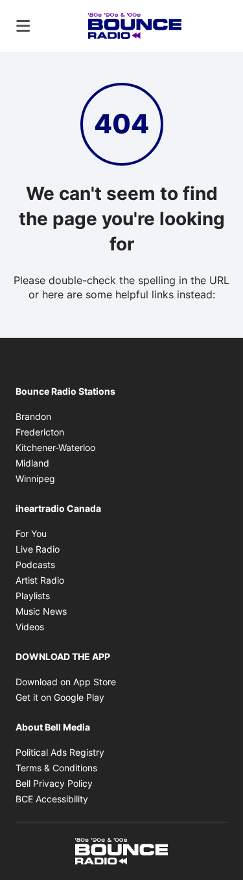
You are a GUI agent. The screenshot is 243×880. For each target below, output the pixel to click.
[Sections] (23, 26)
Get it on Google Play (60, 697)
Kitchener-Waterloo (55, 447)
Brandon (33, 416)
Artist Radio (40, 580)
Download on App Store (66, 681)
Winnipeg (35, 478)
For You (31, 533)
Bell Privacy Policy (54, 783)
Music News (41, 611)
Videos (30, 626)
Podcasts (35, 564)
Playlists (33, 595)
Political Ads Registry (60, 752)
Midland (32, 462)
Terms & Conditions (56, 767)
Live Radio (38, 549)
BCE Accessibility (52, 798)
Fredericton (40, 431)
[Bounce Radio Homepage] (134, 26)
